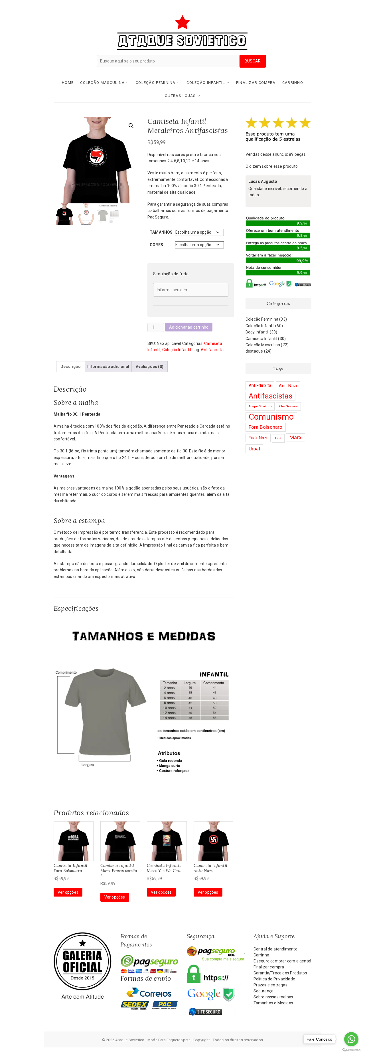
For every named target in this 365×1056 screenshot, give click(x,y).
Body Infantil (257, 332)
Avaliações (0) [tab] (149, 366)
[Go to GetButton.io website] (351, 1050)
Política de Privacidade (274, 979)
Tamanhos (161, 232)
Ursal (254, 449)
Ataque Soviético (260, 406)
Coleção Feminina (156, 82)
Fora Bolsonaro (266, 427)
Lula (278, 438)
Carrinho (292, 82)
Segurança (264, 991)
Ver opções (68, 892)
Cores (156, 244)
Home (68, 82)
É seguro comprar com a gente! (282, 961)
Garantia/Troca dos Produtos (280, 973)
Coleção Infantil (205, 82)
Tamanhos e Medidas (273, 1003)
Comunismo (271, 416)
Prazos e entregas (270, 985)
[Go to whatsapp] (351, 1039)
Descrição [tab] (70, 366)
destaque (254, 351)
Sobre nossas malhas (273, 997)
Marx (295, 437)
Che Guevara (288, 406)
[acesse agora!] (82, 935)
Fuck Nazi (258, 437)
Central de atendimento (275, 949)
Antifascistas (213, 349)
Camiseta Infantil (261, 338)
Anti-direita (260, 385)
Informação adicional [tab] (108, 366)
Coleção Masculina (102, 82)
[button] (131, 126)
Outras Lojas (180, 96)
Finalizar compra (256, 82)
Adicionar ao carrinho (188, 327)
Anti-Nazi (288, 385)
